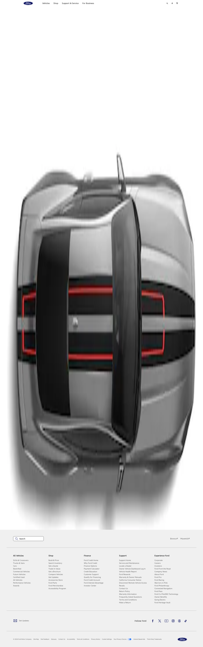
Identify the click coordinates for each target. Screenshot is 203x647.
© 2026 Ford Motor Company (22, 639)
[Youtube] (166, 621)
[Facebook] (153, 621)
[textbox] (28, 538)
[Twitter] (159, 621)
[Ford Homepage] (182, 639)
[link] (36, 639)
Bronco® (174, 538)
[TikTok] (185, 621)
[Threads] (179, 621)
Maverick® (185, 538)
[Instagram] (173, 621)
